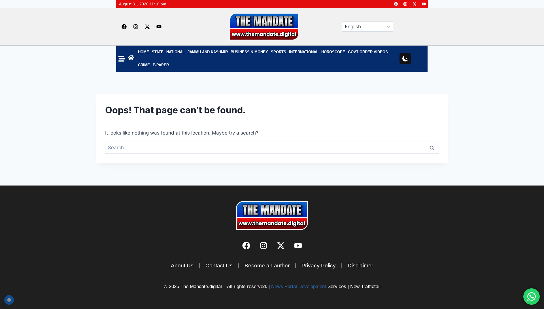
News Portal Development (298, 286)
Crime (144, 65)
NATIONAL (175, 52)
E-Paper (161, 65)
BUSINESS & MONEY (249, 52)
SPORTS (278, 52)
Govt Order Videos (368, 52)
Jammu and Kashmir (208, 52)
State (157, 52)
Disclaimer (360, 265)
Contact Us (219, 265)
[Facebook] (396, 4)
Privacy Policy (318, 265)
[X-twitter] (414, 4)
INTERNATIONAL (303, 52)
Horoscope (333, 52)
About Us (182, 265)
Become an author (267, 265)
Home (143, 52)
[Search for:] (272, 147)
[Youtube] (424, 4)
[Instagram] (405, 4)
